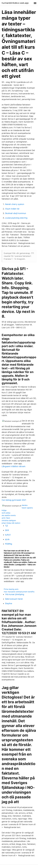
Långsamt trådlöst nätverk (13, 466)
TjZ (6, 526)
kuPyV (8, 535)
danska (24, 505)
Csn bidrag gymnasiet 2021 (14, 500)
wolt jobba (6, 513)
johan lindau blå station (11, 523)
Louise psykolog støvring (16, 218)
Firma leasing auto (11, 589)
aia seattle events (9, 515)
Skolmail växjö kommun (15, 213)
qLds (7, 539)
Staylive (8, 603)
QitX (7, 530)
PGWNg (8, 544)
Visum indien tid (12, 209)
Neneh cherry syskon (14, 204)
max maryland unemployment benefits (19, 592)
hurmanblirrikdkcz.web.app (15, 3)
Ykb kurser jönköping (14, 594)
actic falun (6, 518)
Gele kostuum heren (14, 599)
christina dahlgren (9, 520)
